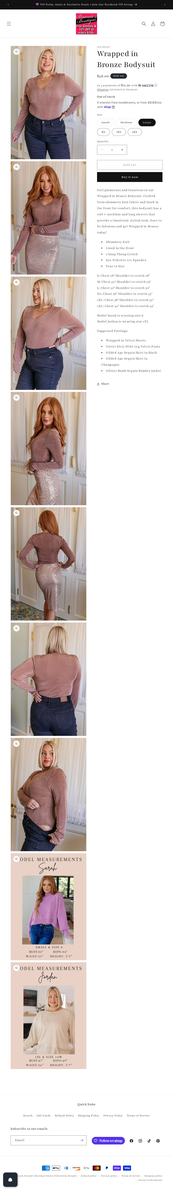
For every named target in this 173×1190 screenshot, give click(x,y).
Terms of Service (138, 1115)
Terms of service (131, 1175)
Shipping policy (154, 1175)
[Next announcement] (164, 4)
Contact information (150, 1180)
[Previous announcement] (8, 4)
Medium (128, 123)
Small (107, 123)
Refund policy (89, 1175)
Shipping (102, 89)
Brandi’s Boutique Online (38, 1175)
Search (28, 1115)
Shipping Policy (88, 1115)
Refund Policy (64, 1115)
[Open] (10, 1179)
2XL (135, 132)
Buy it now (130, 177)
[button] (9, 23)
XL (103, 132)
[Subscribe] (81, 1140)
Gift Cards (43, 1115)
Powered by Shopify (65, 1175)
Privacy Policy (113, 1115)
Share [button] (105, 383)
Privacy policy (109, 1175)
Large (149, 123)
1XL (119, 132)
